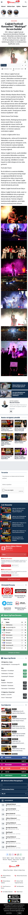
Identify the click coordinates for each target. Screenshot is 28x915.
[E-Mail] (11, 411)
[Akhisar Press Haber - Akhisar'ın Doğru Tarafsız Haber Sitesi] (13, 2)
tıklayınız (14, 913)
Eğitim (18, 6)
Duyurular (15, 739)
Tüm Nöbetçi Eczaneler (14, 579)
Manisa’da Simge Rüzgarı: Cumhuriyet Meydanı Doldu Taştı (20, 457)
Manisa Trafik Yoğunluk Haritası (19, 881)
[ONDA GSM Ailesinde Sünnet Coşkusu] (21, 437)
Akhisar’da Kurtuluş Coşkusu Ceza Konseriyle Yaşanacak (7, 429)
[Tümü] (26, 585)
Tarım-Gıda (14, 861)
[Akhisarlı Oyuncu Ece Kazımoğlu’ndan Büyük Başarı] (7, 451)
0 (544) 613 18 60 (6, 565)
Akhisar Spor (11, 6)
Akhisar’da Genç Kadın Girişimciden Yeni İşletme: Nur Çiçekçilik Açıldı (18, 727)
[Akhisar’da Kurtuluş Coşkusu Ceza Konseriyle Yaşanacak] (7, 423)
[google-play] (14, 901)
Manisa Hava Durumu (22, 875)
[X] (10, 854)
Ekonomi (15, 724)
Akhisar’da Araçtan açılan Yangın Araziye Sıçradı (19, 720)
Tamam (19, 913)
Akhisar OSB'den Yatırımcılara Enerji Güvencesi (18, 750)
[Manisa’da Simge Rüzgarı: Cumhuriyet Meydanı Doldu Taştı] (21, 451)
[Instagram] (12, 854)
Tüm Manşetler (20, 886)
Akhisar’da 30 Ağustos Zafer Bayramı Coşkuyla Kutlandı (18, 712)
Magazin (14, 21)
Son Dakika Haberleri (8, 891)
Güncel (3, 6)
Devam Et (12, 408)
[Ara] (25, 2)
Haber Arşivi (19, 891)
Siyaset (24, 6)
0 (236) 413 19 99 (6, 575)
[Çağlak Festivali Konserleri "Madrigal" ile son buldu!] (14, 55)
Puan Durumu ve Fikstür (6, 887)
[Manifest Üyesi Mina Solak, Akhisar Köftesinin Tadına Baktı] (7, 437)
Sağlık (23, 858)
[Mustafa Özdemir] (4, 404)
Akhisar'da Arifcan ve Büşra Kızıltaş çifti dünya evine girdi (20, 429)
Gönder (4, 496)
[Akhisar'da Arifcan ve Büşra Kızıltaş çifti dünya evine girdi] (21, 423)
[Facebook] (7, 854)
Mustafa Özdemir (15, 402)
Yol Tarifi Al (15, 565)
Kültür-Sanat (16, 859)
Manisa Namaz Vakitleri (5, 881)
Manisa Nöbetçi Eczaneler (6, 876)
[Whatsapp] (20, 854)
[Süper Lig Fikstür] (26, 658)
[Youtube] (15, 854)
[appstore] (14, 896)
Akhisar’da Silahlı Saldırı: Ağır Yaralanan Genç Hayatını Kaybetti (18, 735)
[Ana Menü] (1, 2)
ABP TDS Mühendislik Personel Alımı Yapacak (18, 742)
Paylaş (4, 65)
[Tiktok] (18, 854)
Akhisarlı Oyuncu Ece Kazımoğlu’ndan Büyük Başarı (6, 457)
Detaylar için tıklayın (14, 652)
